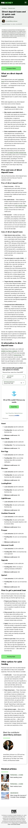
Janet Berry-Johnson (12, 21)
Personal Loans (11, 8)
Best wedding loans (16, 777)
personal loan (17, 355)
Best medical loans (16, 786)
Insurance (14, 793)
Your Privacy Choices (15, 824)
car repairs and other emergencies (16, 152)
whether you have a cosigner (9, 351)
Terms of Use (15, 822)
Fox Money (4, 8)
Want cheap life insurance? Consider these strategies (18, 796)
